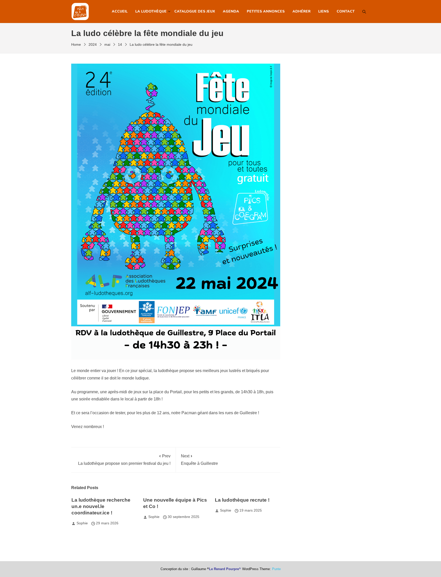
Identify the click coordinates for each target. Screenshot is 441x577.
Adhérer (301, 11)
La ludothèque (151, 11)
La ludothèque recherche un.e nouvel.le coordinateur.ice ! (100, 506)
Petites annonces (266, 11)
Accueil (120, 11)
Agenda (231, 11)
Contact (346, 11)
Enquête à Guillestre (199, 460)
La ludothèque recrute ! (242, 500)
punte (276, 569)
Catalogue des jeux (194, 11)
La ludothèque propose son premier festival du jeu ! (124, 460)
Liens (323, 11)
